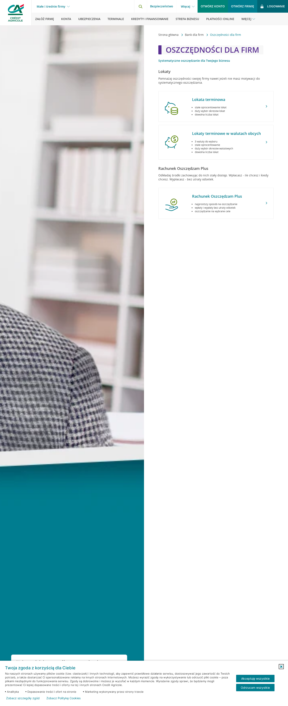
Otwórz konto (213, 6)
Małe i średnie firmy (51, 6)
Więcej (185, 6)
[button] (281, 666)
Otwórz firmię (242, 6)
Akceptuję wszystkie (255, 678)
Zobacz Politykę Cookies (63, 698)
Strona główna (168, 35)
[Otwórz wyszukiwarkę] (140, 6)
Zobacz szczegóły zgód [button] (23, 698)
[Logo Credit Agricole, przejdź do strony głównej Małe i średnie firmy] (16, 12)
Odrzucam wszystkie (255, 687)
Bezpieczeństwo (161, 6)
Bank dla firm (195, 35)
